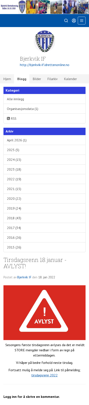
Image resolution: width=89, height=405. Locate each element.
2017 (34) (14, 228)
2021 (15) (14, 189)
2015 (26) (14, 247)
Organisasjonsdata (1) (22, 108)
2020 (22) (14, 198)
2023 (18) (14, 169)
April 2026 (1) (17, 140)
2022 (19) (14, 179)
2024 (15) (14, 159)
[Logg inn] (74, 20)
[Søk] (66, 20)
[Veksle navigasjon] (82, 20)
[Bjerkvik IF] (44, 7)
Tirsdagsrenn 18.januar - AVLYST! (35, 263)
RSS (13, 118)
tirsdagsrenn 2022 (44, 375)
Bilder (37, 79)
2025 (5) (13, 150)
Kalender (70, 79)
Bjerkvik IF (24, 277)
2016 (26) (14, 237)
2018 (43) (14, 218)
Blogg (21, 79)
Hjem (7, 79)
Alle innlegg (15, 99)
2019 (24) (14, 208)
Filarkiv (52, 79)
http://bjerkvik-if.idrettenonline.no (44, 65)
